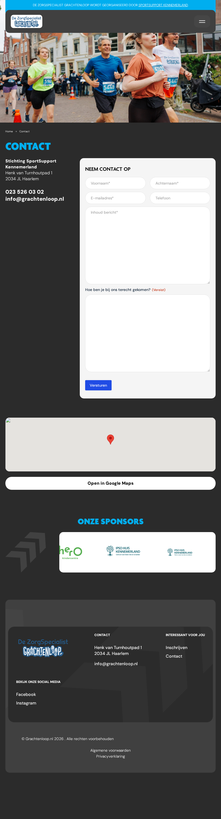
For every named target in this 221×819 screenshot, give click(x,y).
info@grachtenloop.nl (34, 198)
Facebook (26, 694)
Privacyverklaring (110, 756)
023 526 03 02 (24, 191)
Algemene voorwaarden (110, 750)
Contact (174, 656)
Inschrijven (176, 647)
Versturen (98, 385)
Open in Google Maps (111, 483)
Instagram (26, 703)
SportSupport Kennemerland (163, 5)
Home (9, 131)
